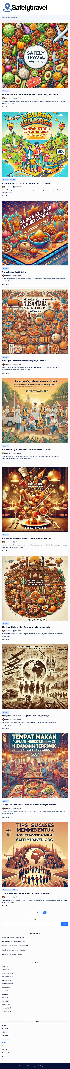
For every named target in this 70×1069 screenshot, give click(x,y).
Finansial (5, 1028)
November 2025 (7, 977)
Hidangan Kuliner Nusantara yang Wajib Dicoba (24, 361)
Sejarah (4, 1049)
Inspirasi (5, 1035)
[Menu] (67, 7)
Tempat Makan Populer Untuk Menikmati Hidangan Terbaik (29, 804)
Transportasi (6, 1053)
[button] (25, 912)
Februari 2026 (6, 966)
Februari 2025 (6, 1008)
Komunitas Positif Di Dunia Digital (13, 937)
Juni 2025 (5, 994)
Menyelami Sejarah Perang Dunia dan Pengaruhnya (25, 716)
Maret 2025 (6, 1005)
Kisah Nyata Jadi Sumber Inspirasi (13, 941)
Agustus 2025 (6, 987)
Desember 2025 (7, 973)
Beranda (4, 17)
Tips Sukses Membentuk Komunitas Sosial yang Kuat (26, 893)
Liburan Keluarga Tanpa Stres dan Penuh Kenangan (26, 183)
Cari (35, 919)
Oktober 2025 (6, 980)
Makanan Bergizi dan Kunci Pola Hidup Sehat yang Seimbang (30, 94)
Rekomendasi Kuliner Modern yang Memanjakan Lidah (26, 538)
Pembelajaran (6, 1046)
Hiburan (4, 1032)
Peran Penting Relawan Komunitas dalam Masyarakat (26, 449)
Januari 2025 (6, 1011)
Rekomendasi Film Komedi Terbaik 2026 (15, 946)
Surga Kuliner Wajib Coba (14, 272)
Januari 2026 (6, 970)
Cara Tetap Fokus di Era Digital (12, 954)
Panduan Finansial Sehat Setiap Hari (14, 950)
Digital (4, 1025)
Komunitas (6, 890)
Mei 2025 (5, 998)
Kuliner (10, 17)
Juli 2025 (5, 991)
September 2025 (7, 984)
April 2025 (5, 1001)
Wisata (12, 179)
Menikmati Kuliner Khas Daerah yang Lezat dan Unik (26, 627)
